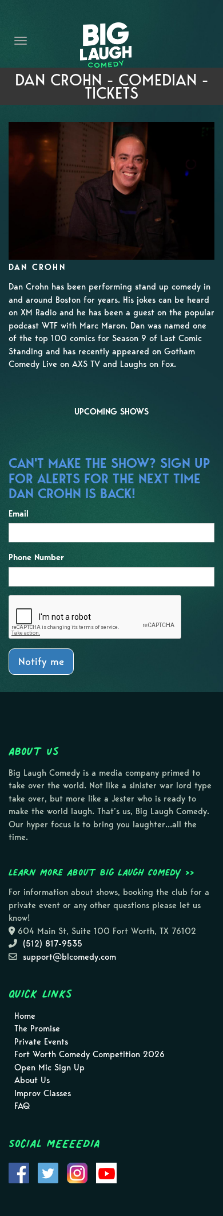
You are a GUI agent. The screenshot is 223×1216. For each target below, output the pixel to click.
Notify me (41, 661)
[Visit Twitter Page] (48, 1172)
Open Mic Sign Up (49, 1067)
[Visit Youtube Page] (106, 1172)
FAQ (22, 1106)
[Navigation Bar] (21, 41)
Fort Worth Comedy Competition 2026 (89, 1054)
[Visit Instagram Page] (77, 1172)
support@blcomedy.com (69, 957)
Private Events (41, 1042)
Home (24, 1016)
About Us (32, 1080)
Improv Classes (42, 1093)
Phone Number (36, 557)
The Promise (37, 1028)
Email (19, 514)
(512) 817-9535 (52, 944)
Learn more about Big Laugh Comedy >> (101, 872)
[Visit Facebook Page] (19, 1172)
